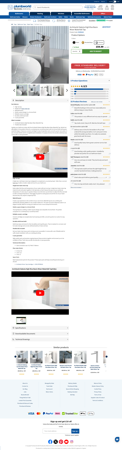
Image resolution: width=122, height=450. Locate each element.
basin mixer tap (25, 109)
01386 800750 (90, 7)
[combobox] (58, 7)
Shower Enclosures (35, 17)
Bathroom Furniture (50, 17)
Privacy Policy (97, 392)
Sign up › (75, 431)
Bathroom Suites (15, 17)
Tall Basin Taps (38, 24)
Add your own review (96, 102)
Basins (72, 17)
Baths (60, 17)
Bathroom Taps (80, 17)
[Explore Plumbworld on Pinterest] (61, 441)
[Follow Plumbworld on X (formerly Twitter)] (55, 441)
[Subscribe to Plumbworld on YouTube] (66, 441)
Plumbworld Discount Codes (25, 403)
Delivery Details (72, 383)
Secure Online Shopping (72, 389)
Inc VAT (110, 1)
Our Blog (25, 389)
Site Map (72, 395)
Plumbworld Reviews (25, 406)
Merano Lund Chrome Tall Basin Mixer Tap (66, 366)
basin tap (15, 183)
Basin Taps (30, 24)
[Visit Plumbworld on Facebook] (50, 441)
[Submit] (35, 7)
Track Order (49, 386)
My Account (49, 389)
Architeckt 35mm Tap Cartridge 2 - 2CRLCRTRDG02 (29, 264)
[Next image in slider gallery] (67, 90)
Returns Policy (98, 383)
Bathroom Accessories (94, 17)
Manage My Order (49, 383)
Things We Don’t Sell (25, 398)
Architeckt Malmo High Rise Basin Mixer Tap (36, 366)
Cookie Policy (97, 389)
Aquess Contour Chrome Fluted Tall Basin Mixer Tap (95, 367)
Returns (103, 1)
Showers (25, 17)
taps (34, 194)
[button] (76, 42)
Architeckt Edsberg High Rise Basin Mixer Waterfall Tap (22, 366)
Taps (15, 24)
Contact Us (96, 1)
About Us (25, 383)
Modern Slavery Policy (98, 386)
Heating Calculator (72, 392)
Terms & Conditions (98, 400)
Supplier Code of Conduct (98, 398)
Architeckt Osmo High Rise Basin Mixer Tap (51, 366)
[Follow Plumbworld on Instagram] (71, 441)
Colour (73, 38)
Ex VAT (118, 1)
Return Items (49, 392)
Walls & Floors (108, 17)
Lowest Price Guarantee (25, 400)
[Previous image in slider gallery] (14, 90)
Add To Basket (96, 51)
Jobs (25, 392)
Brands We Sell (25, 395)
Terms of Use (97, 395)
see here (94, 67)
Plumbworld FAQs (72, 386)
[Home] (12, 24)
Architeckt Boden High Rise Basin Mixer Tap (80, 366)
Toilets (66, 17)
